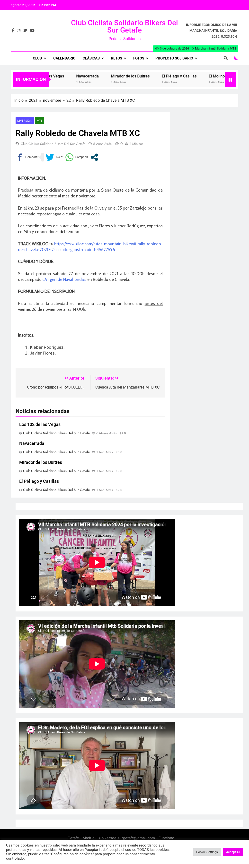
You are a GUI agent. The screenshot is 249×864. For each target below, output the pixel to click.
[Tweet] (54, 157)
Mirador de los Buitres (113, 76)
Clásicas (91, 58)
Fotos (138, 58)
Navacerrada (70, 76)
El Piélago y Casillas (162, 76)
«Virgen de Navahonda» (64, 279)
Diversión (24, 121)
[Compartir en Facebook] (27, 157)
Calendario (64, 58)
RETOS (116, 58)
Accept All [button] (233, 852)
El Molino (200, 76)
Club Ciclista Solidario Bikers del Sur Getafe (124, 26)
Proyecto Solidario (174, 58)
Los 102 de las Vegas (40, 424)
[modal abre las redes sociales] (94, 157)
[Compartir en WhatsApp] (76, 157)
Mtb (39, 121)
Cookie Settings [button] (207, 852)
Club (37, 58)
